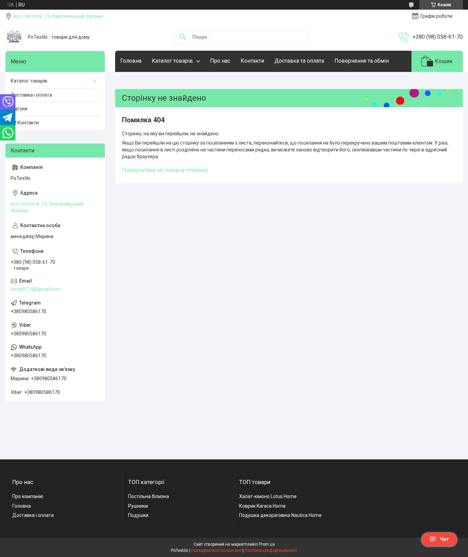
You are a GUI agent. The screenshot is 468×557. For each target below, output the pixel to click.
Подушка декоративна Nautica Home (280, 515)
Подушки (138, 515)
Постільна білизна (148, 496)
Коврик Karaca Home (262, 506)
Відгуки (19, 108)
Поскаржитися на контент (216, 550)
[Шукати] (182, 37)
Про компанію (28, 496)
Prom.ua (267, 544)
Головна (130, 61)
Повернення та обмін (361, 61)
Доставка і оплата (31, 95)
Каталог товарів (172, 61)
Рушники (138, 506)
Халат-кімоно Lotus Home (268, 496)
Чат (444, 539)
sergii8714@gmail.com (35, 289)
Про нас (220, 61)
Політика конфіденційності (271, 550)
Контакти (252, 61)
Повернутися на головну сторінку (165, 170)
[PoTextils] (14, 37)
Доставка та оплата (299, 61)
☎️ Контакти (25, 122)
